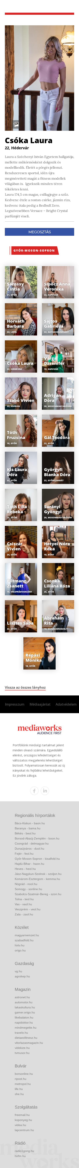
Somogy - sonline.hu (28, 889)
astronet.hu (22, 997)
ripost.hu (20, 1078)
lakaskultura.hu (25, 1007)
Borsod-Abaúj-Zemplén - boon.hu (37, 838)
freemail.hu (22, 1115)
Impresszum (14, 704)
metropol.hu (23, 1084)
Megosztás (39, 232)
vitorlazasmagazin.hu (29, 1042)
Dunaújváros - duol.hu (29, 848)
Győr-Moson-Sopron (34, 250)
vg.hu (18, 971)
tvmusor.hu (22, 1053)
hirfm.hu (20, 1156)
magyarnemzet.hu (27, 935)
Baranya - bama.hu (27, 828)
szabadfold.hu (24, 940)
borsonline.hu (24, 1073)
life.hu (19, 1089)
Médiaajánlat (40, 704)
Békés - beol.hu (25, 833)
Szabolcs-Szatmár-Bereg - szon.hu (38, 894)
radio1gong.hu (24, 1151)
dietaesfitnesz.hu (26, 1037)
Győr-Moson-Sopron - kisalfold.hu (37, 858)
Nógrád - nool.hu (26, 884)
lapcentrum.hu (24, 1130)
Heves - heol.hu (25, 868)
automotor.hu (23, 1002)
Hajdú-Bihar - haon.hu (29, 863)
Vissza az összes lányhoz (25, 687)
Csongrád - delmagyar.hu (32, 843)
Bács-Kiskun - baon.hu (30, 823)
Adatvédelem (66, 704)
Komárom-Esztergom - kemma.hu (37, 879)
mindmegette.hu (25, 1027)
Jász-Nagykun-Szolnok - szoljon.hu (38, 874)
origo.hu (20, 950)
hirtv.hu (19, 945)
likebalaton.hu (24, 1017)
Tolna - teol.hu (24, 899)
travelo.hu (21, 1032)
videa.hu (20, 1125)
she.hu (19, 1094)
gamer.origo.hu (25, 1012)
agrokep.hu (22, 976)
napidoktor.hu (24, 1022)
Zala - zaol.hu (24, 914)
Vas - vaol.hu (23, 904)
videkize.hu (22, 1047)
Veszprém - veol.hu (27, 909)
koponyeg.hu (23, 1120)
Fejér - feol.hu (24, 853)
